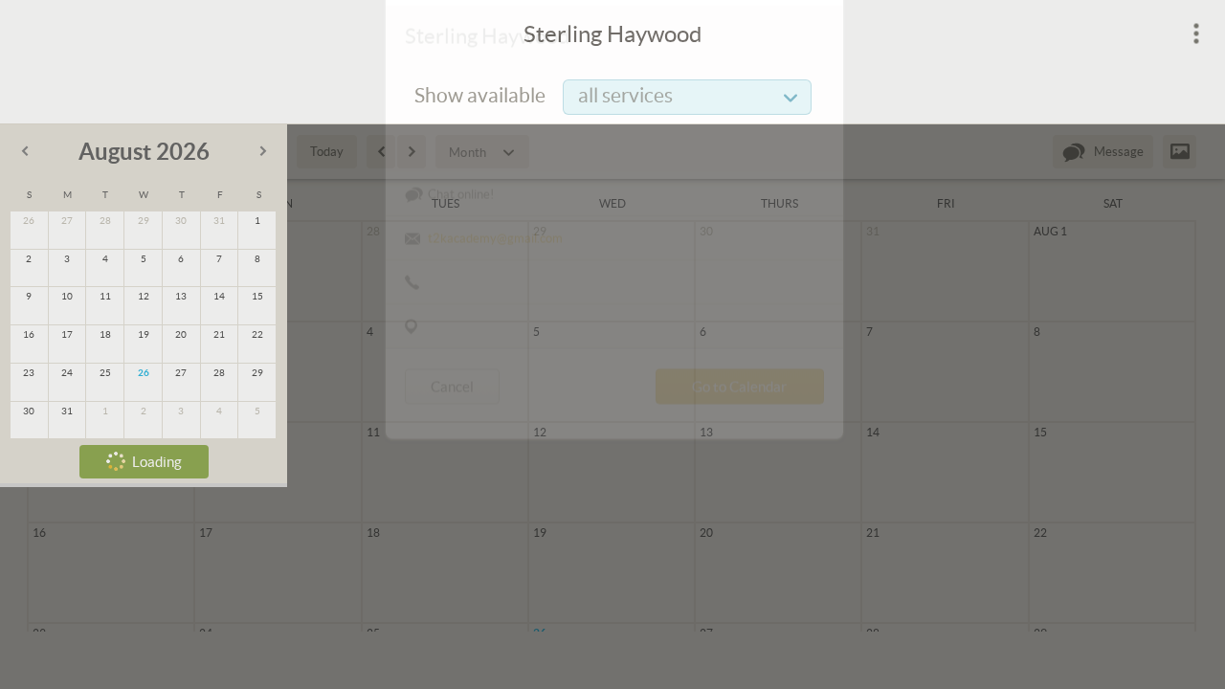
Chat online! (461, 323)
